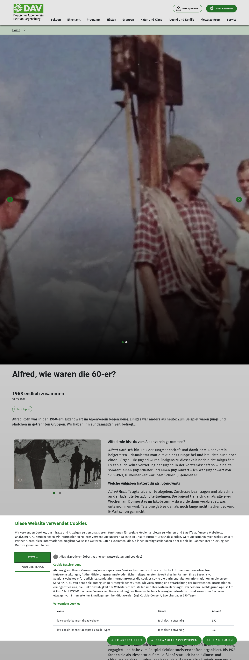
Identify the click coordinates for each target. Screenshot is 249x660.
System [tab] (33, 557)
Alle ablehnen (220, 640)
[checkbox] (143, 557)
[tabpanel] (143, 594)
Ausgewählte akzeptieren (174, 640)
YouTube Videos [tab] (32, 566)
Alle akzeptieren (126, 640)
